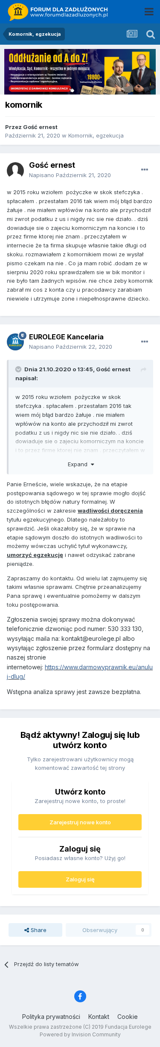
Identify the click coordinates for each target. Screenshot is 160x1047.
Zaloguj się (80, 879)
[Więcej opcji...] (144, 170)
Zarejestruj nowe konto (80, 822)
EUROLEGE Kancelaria (66, 337)
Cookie (127, 1016)
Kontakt (98, 1016)
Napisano (70, 175)
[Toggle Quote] (19, 369)
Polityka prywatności (51, 1016)
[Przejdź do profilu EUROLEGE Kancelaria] (15, 341)
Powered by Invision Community (80, 1034)
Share (38, 930)
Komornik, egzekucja (96, 135)
